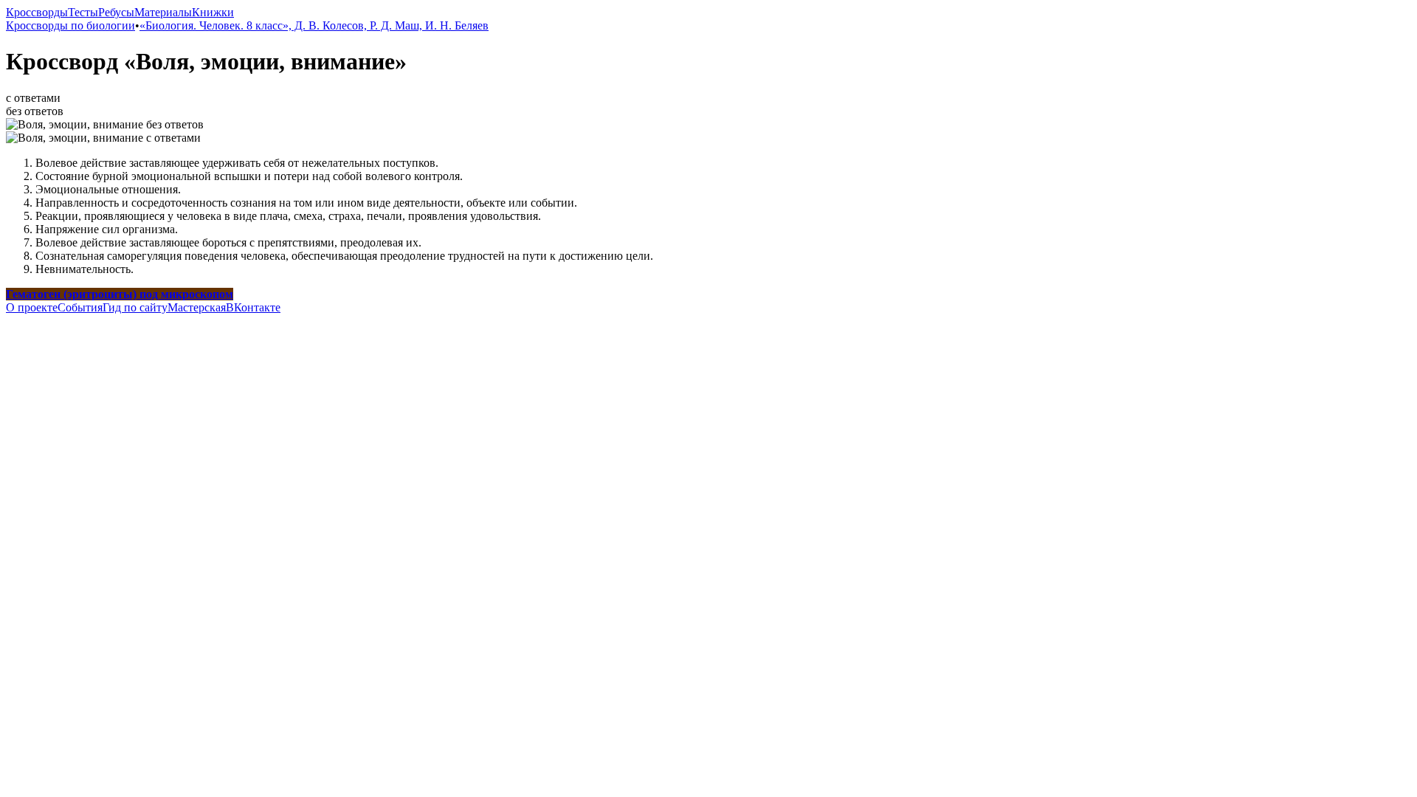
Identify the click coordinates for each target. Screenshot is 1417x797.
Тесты (83, 12)
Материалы (163, 12)
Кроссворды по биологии (70, 25)
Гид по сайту (135, 307)
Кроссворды (37, 12)
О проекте (32, 307)
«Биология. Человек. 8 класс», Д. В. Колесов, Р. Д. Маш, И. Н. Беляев (314, 25)
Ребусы (116, 12)
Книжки (213, 12)
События (80, 307)
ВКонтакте (253, 307)
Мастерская (197, 307)
